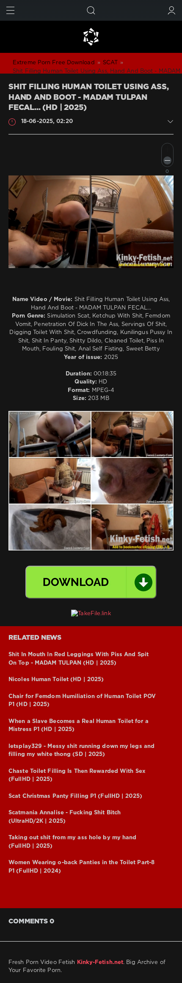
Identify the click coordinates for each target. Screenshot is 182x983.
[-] (167, 160)
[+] (167, 149)
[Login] (171, 10)
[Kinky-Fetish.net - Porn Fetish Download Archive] (91, 37)
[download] (91, 582)
